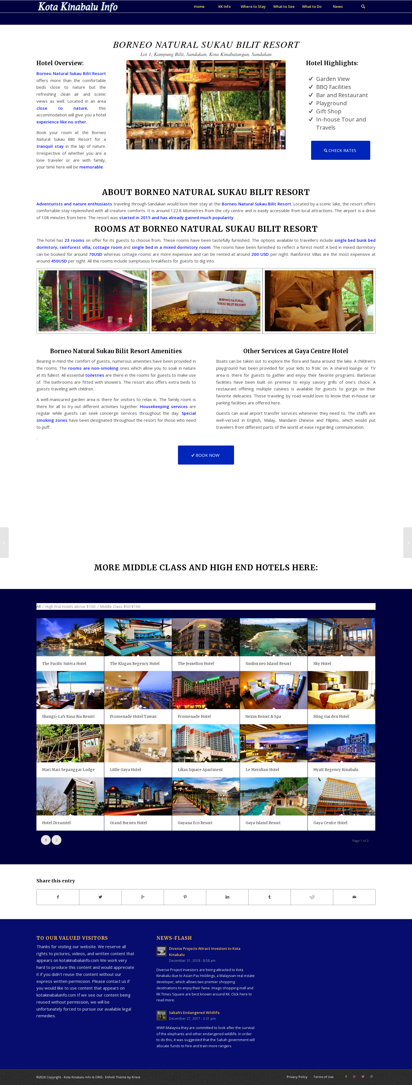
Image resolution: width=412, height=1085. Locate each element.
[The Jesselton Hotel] (206, 637)
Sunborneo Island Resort (268, 663)
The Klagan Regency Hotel (134, 663)
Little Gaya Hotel (125, 769)
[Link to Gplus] (354, 1076)
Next (273, 113)
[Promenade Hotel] (206, 690)
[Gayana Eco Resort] (206, 796)
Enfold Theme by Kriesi (122, 1077)
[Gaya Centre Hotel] (341, 796)
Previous (139, 113)
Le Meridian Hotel (262, 769)
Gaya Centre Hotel (330, 823)
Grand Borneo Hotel (128, 823)
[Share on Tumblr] (270, 897)
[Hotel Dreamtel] (70, 796)
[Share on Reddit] (312, 897)
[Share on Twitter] (100, 897)
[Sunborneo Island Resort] (273, 637)
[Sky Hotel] (341, 637)
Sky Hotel (322, 663)
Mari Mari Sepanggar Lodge (68, 769)
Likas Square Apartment (200, 769)
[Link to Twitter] (363, 1076)
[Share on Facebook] (58, 897)
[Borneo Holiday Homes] (407, 542)
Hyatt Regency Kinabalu (335, 769)
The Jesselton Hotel (196, 663)
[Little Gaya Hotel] (138, 743)
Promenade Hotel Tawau (133, 716)
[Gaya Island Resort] (273, 796)
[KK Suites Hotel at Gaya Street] (4, 542)
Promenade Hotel (194, 716)
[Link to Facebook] (346, 1076)
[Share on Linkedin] (227, 897)
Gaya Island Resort (263, 823)
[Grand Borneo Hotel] (138, 796)
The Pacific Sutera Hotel (64, 663)
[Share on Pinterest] (185, 897)
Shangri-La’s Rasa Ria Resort (68, 716)
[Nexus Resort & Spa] (273, 690)
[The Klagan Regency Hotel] (138, 637)
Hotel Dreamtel (56, 823)
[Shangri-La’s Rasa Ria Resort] (70, 690)
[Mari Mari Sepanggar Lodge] (70, 743)
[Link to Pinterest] (371, 1076)
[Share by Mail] (354, 897)
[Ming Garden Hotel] (341, 690)
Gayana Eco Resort (195, 823)
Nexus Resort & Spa (263, 716)
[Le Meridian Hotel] (273, 743)
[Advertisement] (318, 967)
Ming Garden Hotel (331, 716)
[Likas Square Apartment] (206, 743)
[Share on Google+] (143, 897)
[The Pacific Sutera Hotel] (70, 637)
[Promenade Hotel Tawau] (138, 690)
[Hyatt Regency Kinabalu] (341, 743)
